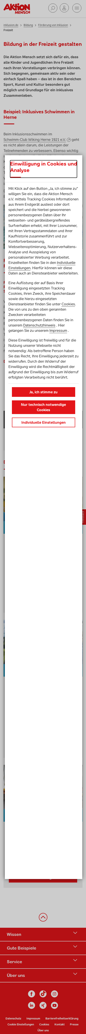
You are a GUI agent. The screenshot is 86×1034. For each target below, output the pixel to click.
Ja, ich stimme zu (43, 392)
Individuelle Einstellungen (43, 422)
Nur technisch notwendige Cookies (43, 407)
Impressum (58, 330)
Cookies (68, 304)
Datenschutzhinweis (39, 325)
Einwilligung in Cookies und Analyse (43, 167)
